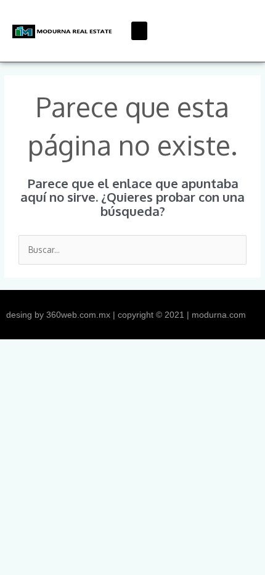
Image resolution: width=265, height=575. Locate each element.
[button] (139, 31)
